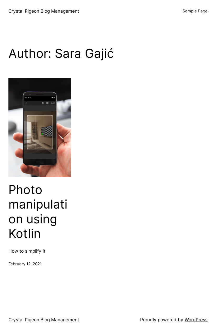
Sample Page (195, 10)
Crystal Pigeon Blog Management (43, 11)
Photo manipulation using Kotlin (37, 211)
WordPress (196, 319)
